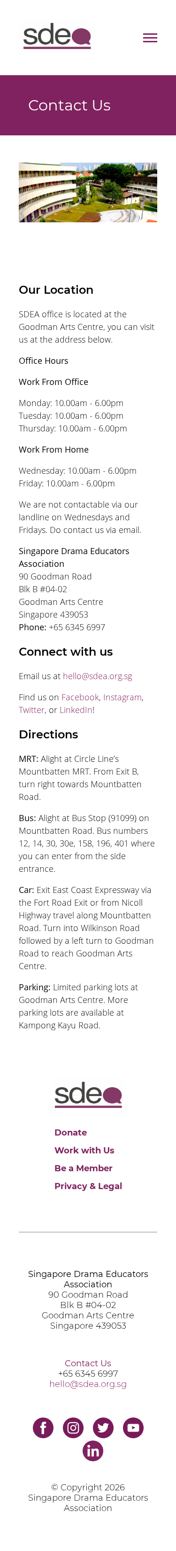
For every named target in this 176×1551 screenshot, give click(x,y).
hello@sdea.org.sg (97, 676)
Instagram (122, 697)
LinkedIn (76, 709)
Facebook (80, 697)
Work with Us (84, 1150)
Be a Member (83, 1168)
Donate (70, 1133)
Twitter (32, 709)
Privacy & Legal (88, 1186)
